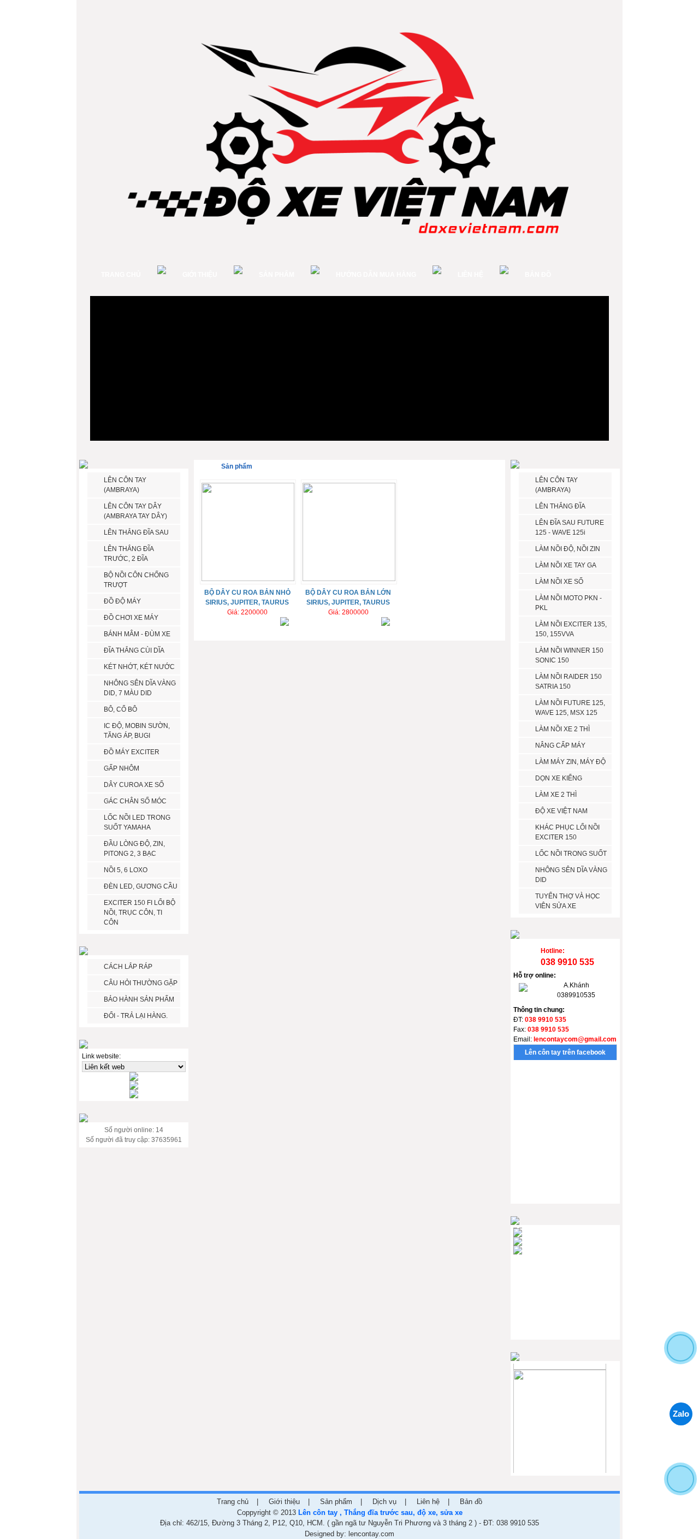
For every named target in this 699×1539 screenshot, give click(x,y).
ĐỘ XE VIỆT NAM (561, 811)
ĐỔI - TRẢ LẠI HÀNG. (136, 1016)
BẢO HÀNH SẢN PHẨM (139, 999)
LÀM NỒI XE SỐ (559, 581)
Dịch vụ (384, 1501)
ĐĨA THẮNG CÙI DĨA (134, 650)
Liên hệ (470, 275)
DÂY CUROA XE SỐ (134, 785)
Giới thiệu (199, 275)
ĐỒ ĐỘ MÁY (122, 601)
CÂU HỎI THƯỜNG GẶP (140, 983)
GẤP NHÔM (121, 768)
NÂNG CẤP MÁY (560, 745)
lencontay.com (371, 1534)
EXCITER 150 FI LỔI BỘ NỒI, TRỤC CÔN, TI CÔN (139, 912)
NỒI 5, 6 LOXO (125, 870)
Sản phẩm (276, 275)
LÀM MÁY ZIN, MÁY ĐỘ (570, 762)
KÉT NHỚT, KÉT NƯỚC (139, 667)
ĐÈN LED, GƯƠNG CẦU (140, 886)
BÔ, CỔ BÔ (120, 709)
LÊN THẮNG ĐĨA (560, 506)
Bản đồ (538, 275)
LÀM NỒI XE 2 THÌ (562, 729)
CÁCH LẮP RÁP (128, 966)
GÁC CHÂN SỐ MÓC (135, 801)
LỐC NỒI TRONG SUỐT (571, 853)
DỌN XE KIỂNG (558, 778)
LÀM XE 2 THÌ (556, 794)
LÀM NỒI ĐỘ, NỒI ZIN (567, 549)
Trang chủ (121, 275)
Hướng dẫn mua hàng (376, 275)
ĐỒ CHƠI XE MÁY (131, 617)
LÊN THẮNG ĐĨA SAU (136, 532)
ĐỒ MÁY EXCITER (131, 752)
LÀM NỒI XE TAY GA (565, 565)
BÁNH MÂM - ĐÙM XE (137, 634)
